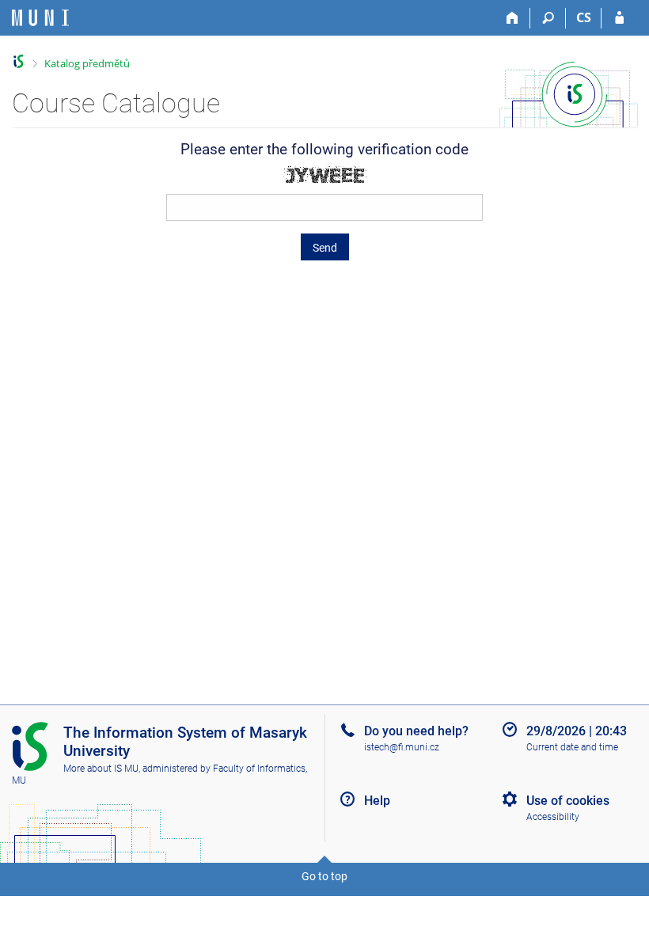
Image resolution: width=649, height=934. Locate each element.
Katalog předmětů (87, 63)
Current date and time (572, 747)
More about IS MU (101, 768)
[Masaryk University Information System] (40, 18)
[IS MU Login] (619, 18)
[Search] (548, 18)
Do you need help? (416, 730)
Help (377, 800)
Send (325, 247)
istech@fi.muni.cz (401, 747)
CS (583, 17)
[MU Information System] (18, 61)
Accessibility (552, 816)
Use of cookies (567, 800)
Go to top (324, 876)
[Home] (512, 18)
